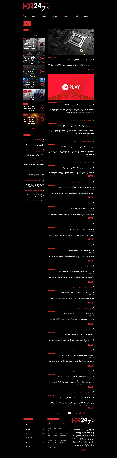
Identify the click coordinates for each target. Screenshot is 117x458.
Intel (59, 423)
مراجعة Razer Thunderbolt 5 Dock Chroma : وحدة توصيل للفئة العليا (29, 73)
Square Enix (63, 440)
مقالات (26, 442)
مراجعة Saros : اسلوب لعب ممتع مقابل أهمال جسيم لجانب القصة (29, 120)
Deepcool (50, 445)
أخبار (26, 425)
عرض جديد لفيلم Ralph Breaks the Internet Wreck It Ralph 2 (76, 271)
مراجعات (26, 433)
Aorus (55, 428)
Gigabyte (56, 430)
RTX (55, 447)
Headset (62, 442)
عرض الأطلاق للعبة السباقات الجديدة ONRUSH (80, 250)
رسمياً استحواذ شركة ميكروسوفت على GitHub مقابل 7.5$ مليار (75, 126)
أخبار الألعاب (27, 429)
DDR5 (66, 433)
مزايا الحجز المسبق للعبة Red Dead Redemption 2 (79, 334)
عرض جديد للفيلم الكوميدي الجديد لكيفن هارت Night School (76, 292)
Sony (56, 433)
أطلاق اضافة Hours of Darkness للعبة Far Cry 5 (80, 229)
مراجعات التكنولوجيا (29, 437)
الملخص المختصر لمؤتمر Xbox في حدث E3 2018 (80, 59)
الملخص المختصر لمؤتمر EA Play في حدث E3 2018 (79, 105)
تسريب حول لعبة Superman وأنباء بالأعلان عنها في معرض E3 (76, 376)
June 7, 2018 (92, 128)
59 (79, 413)
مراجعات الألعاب (28, 446)
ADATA (63, 445)
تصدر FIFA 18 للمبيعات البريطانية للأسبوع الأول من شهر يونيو (76, 187)
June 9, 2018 (92, 107)
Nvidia (49, 428)
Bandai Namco (63, 435)
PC (55, 426)
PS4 (60, 428)
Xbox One (63, 430)
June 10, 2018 (92, 61)
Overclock (55, 435)
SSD (61, 433)
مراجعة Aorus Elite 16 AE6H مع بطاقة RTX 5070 (29, 108)
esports (58, 437)
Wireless (50, 433)
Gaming (64, 423)
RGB (49, 423)
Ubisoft (49, 426)
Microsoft (57, 445)
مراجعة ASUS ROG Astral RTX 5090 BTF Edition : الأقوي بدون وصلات (29, 60)
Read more (90, 69)
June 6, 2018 (92, 252)
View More (34, 128)
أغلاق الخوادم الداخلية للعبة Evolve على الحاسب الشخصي (77, 355)
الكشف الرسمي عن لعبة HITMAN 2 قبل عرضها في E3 (78, 168)
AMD (54, 423)
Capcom (50, 440)
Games (49, 447)
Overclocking (61, 426)
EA (53, 437)
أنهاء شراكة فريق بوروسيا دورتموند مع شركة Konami (78, 313)
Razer (49, 430)
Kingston (50, 442)
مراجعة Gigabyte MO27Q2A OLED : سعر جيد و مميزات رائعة (29, 96)
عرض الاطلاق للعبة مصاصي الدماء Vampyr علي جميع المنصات (75, 397)
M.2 (49, 437)
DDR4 (56, 442)
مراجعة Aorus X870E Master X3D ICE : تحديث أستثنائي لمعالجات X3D (29, 46)
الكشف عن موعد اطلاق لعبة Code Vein (82, 208)
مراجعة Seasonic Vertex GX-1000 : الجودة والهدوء (30, 85)
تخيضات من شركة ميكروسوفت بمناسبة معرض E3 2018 (77, 147)
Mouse (56, 440)
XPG (49, 435)
